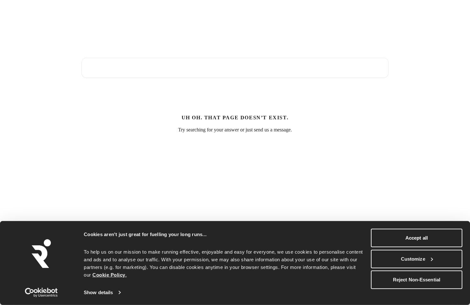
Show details (98, 292)
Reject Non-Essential (416, 279)
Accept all (416, 238)
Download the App (335, 10)
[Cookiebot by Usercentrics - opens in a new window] (41, 292)
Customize (413, 258)
